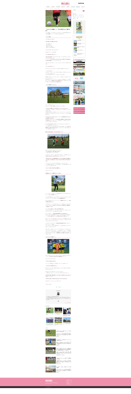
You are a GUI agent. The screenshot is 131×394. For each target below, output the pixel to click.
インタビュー (74, 17)
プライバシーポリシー (69, 384)
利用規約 (67, 381)
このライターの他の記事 (67, 302)
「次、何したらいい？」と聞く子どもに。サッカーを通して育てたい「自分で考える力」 (63, 331)
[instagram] (81, 3)
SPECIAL (48, 6)
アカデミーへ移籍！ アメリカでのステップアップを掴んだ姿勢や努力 (66, 324)
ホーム (46, 8)
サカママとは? (68, 379)
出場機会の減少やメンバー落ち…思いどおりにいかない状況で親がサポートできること (66, 315)
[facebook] (78, 3)
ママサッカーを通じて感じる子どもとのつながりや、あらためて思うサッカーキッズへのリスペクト (49, 324)
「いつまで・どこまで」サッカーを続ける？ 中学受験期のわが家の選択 (63, 358)
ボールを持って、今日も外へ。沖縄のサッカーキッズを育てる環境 (63, 367)
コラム (48, 8)
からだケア (78, 6)
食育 (53, 6)
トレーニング (63, 6)
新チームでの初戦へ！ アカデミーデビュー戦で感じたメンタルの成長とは (58, 324)
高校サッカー (74, 18)
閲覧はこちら (79, 31)
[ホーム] (49, 379)
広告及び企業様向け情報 (69, 380)
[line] (83, 3)
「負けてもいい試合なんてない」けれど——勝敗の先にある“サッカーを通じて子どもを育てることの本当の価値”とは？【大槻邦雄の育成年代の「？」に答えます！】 (63, 349)
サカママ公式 (77, 109)
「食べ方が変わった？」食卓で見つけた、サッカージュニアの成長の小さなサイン (63, 340)
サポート (83, 6)
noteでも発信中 (47, 299)
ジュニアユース (81, 17)
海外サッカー (50, 284)
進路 (68, 6)
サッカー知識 (58, 6)
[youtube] (82, 3)
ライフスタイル (73, 6)
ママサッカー (47, 284)
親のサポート (57, 336)
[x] (80, 3)
